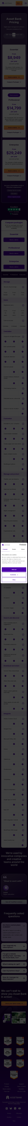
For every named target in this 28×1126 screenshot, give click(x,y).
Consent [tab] (5, 549)
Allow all (14, 569)
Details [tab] (14, 549)
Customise (13, 574)
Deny (14, 579)
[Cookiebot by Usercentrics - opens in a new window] (19, 545)
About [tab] (23, 549)
